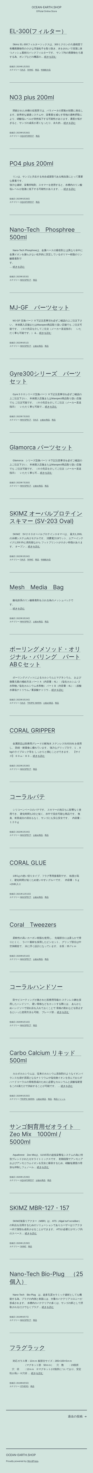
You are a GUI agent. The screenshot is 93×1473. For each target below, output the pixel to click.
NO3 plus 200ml (32, 97)
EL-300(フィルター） (38, 31)
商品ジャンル (59, 1099)
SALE (22, 70)
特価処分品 (46, 70)
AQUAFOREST (27, 136)
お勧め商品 (38, 346)
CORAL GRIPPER (32, 730)
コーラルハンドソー (36, 986)
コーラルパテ (27, 796)
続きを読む (50, 56)
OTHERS (24, 1386)
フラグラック (27, 1347)
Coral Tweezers (33, 924)
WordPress (32, 1461)
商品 (37, 70)
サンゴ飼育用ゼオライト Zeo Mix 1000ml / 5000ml (45, 1134)
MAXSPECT (25, 280)
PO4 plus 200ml (31, 163)
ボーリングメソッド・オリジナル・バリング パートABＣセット (45, 656)
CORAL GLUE (28, 862)
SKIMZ (30, 70)
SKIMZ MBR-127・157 (39, 1207)
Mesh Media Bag (37, 587)
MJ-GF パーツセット (40, 307)
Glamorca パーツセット (41, 447)
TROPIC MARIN (34, 703)
